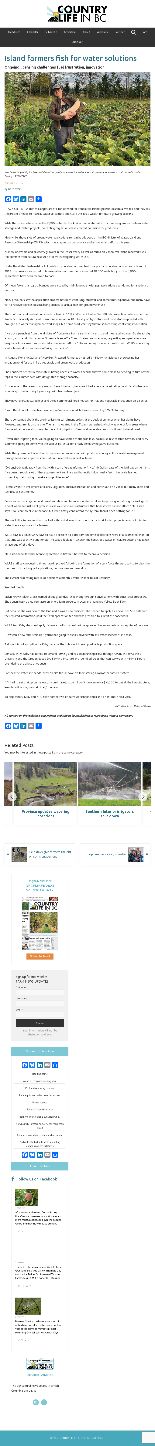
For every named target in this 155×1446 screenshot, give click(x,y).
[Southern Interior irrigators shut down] (109, 784)
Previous (12, 796)
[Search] (133, 32)
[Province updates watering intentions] (45, 784)
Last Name (21, 999)
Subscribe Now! (40, 956)
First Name (21, 987)
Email (19, 1010)
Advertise (47, 1374)
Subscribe (33, 1374)
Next (142, 796)
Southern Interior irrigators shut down (109, 813)
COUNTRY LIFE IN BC (69, 1438)
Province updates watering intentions (45, 813)
